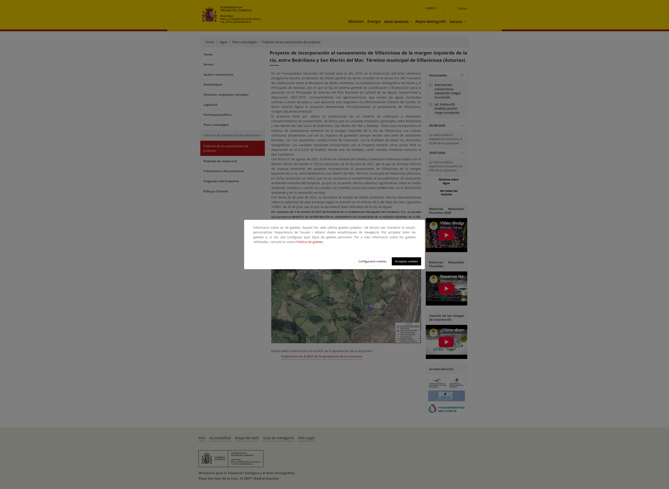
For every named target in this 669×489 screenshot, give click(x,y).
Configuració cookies (372, 261)
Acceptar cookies (406, 261)
